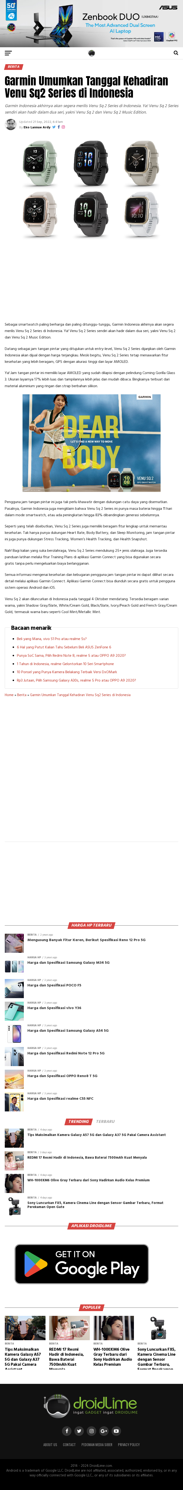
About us (50, 1444)
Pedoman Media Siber (96, 1444)
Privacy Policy (129, 1444)
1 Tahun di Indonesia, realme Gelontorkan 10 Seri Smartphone (65, 664)
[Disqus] (91, 772)
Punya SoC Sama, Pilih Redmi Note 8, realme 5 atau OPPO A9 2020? (71, 656)
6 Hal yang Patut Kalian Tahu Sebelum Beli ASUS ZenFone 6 (64, 647)
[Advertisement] (91, 281)
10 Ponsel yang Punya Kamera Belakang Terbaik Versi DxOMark (67, 672)
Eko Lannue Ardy (37, 127)
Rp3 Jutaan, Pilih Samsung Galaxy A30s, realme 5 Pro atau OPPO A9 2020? (76, 680)
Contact (69, 1444)
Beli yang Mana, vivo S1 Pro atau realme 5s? (52, 639)
